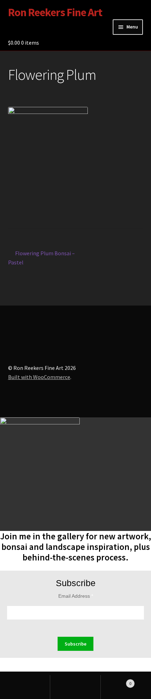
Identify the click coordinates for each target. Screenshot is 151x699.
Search (75, 687)
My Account (25, 687)
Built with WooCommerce (39, 376)
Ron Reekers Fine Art (55, 12)
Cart (116, 681)
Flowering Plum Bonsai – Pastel (41, 257)
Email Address (75, 596)
